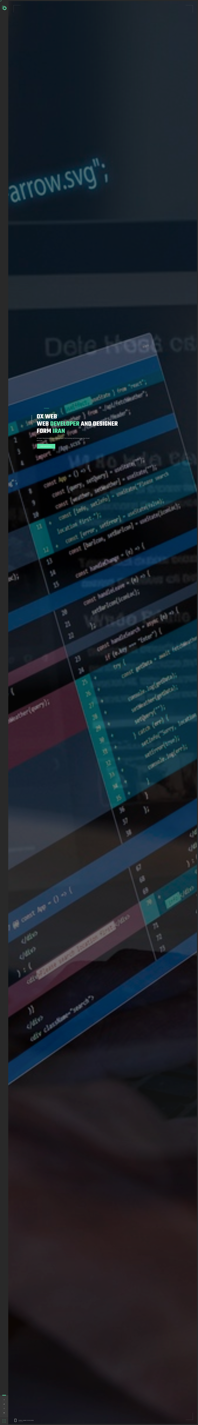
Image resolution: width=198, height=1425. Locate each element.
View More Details (46, 446)
